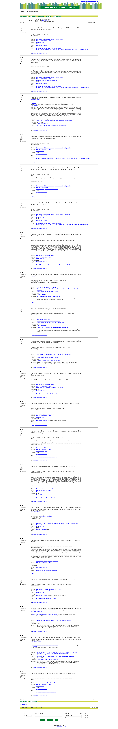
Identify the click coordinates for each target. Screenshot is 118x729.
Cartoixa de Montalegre (50, 387)
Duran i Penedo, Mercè (41, 529)
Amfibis (64, 620)
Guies (54, 354)
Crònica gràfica (49, 523)
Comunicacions (34, 105)
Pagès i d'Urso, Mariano (36, 511)
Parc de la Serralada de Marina (43, 40)
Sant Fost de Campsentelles (61, 656)
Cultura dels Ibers (41, 652)
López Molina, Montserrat (36, 611)
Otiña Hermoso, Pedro (54, 659)
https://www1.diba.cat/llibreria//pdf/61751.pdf (46, 393)
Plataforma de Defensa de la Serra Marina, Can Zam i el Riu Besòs (52, 327)
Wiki (65, 726)
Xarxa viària (40, 119)
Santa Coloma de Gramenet (51, 80)
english (92, 1)
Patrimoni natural (59, 39)
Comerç (62, 119)
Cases (57, 652)
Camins (45, 119)
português (83, 1)
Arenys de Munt (48, 120)
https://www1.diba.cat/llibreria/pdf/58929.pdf (46, 570)
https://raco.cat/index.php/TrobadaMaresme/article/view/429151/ (52, 125)
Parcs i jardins (47, 319)
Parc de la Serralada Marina (42, 187)
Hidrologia (39, 620)
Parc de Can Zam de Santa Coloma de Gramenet (48, 321)
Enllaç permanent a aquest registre (39, 53)
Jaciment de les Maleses (43, 654)
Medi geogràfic (51, 119)
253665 (34, 103)
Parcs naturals (39, 39)
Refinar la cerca (45, 20)
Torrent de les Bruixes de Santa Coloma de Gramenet (49, 288)
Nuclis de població (50, 652)
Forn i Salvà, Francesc (42, 123)
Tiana (61, 387)
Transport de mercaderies (71, 119)
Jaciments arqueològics (65, 652)
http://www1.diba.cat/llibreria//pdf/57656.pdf (46, 598)
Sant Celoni (55, 120)
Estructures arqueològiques (51, 653)
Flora (56, 589)
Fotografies (67, 523)
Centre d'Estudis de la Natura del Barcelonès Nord (48, 296)
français (96, 1)
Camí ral (58, 119)
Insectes (50, 561)
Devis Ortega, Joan (35, 276)
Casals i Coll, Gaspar (35, 99)
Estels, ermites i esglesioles (46, 516)
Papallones (55, 561)
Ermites (44, 523)
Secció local (34, 646)
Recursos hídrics (46, 620)
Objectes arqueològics (64, 653)
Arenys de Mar (40, 120)
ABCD (60, 726)
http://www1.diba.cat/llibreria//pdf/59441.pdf (46, 498)
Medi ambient (40, 354)
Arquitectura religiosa (59, 523)
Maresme (61, 120)
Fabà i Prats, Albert (41, 325)
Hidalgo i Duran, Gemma (42, 659)
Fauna (45, 561)
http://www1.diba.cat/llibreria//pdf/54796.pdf (46, 692)
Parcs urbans (40, 319)
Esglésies (38, 523)
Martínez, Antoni (41, 294)
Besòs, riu (53, 322)
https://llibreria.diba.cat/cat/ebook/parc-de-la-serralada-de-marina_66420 (53, 264)
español (88, 1)
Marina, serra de (40, 42)
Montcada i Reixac (50, 622)
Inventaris (69, 620)
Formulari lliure (94, 707)
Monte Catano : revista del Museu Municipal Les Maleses (44, 614)
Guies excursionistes (49, 39)
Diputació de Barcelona (41, 45)
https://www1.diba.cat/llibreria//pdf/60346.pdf (46, 457)
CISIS (58, 726)
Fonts (52, 620)
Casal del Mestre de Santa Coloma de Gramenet (48, 360)
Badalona (71, 656)
